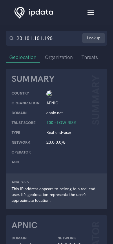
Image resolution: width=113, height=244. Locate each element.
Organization (59, 57)
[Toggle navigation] (91, 12)
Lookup (93, 38)
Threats (89, 57)
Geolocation (22, 57)
